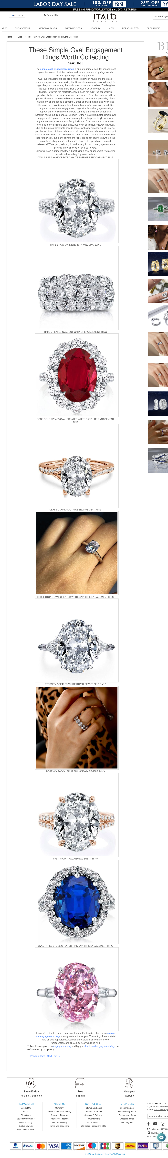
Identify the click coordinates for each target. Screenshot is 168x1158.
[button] (17, 15)
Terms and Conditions (59, 1125)
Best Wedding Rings (127, 1111)
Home (9, 36)
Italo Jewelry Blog (59, 1122)
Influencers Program (60, 1118)
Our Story (59, 1107)
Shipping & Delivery (93, 1115)
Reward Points (93, 1118)
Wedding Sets (127, 1122)
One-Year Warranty (93, 1111)
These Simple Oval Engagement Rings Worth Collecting (75, 53)
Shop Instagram (127, 1107)
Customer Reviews (59, 1115)
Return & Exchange (93, 1107)
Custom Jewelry (26, 1125)
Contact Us (52, 15)
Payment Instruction (25, 1129)
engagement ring (62, 1046)
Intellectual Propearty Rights (93, 1125)
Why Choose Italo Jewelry (59, 1111)
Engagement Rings (127, 1115)
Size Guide (26, 1115)
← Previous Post (36, 1056)
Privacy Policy (93, 1122)
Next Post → (53, 1056)
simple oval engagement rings (99, 1046)
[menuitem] (4, 28)
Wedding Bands (127, 1118)
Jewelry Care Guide (26, 1118)
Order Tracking (25, 1122)
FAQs (25, 1111)
